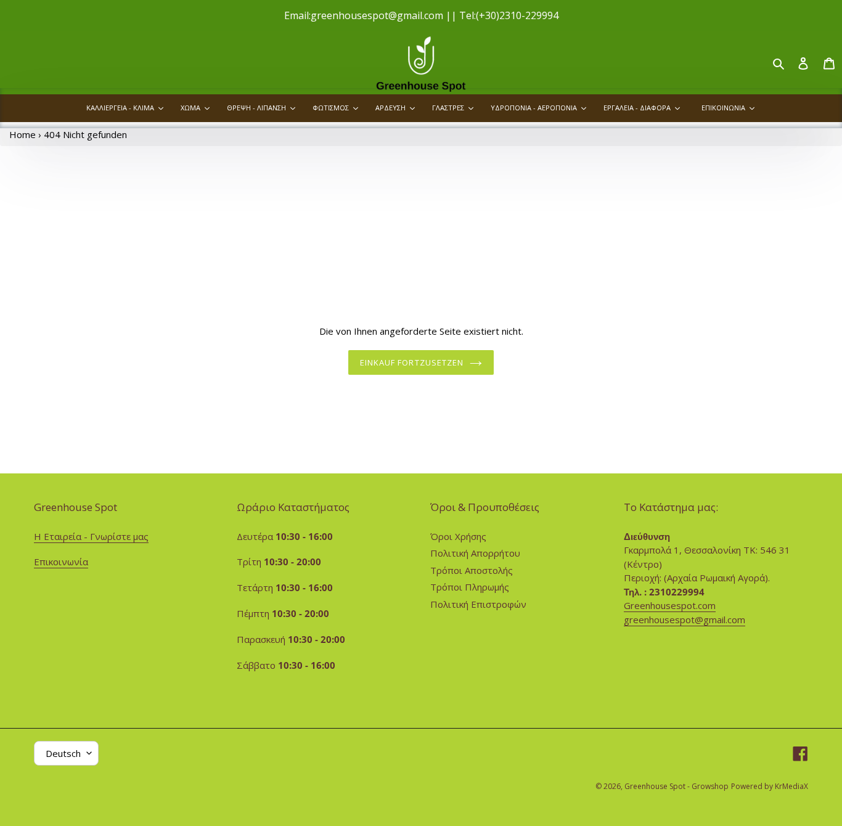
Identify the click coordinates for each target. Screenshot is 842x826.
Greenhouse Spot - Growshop (676, 786)
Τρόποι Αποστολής (471, 570)
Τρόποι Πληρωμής (469, 587)
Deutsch (63, 753)
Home (22, 134)
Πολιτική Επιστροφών (478, 604)
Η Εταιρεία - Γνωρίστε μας (91, 536)
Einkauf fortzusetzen (412, 362)
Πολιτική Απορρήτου (475, 553)
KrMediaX (791, 786)
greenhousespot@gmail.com (684, 619)
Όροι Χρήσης (458, 536)
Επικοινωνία (61, 561)
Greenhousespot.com (670, 605)
